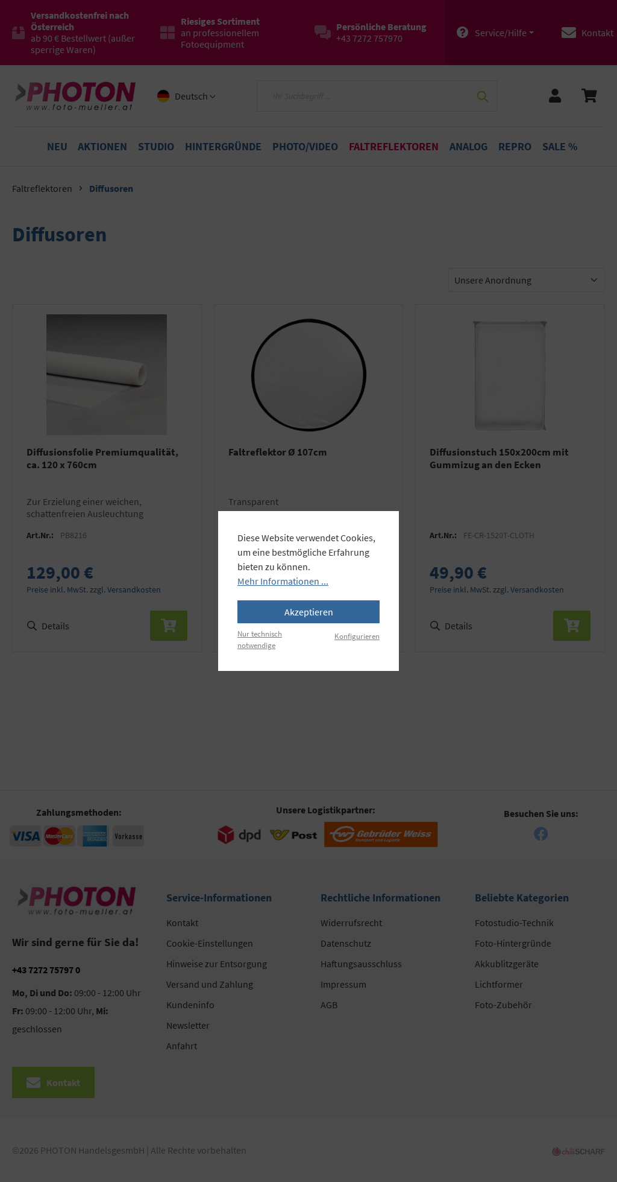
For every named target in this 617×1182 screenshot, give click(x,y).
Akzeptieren (308, 612)
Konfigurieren (357, 636)
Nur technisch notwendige (259, 639)
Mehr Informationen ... (282, 581)
